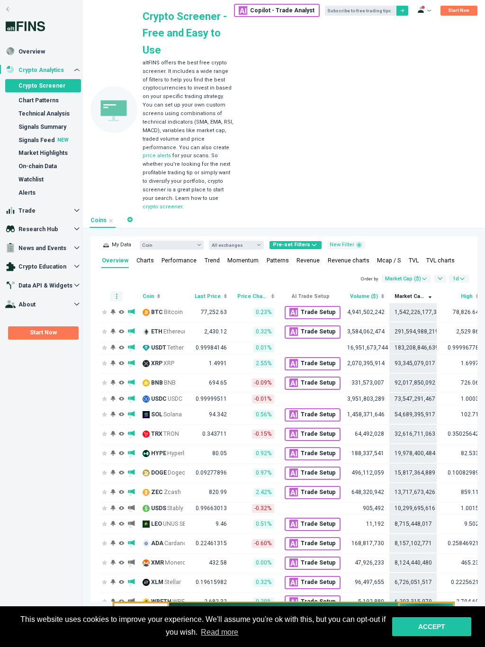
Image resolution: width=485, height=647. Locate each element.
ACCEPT (431, 626)
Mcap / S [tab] (389, 260)
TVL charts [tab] (440, 260)
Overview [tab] (115, 260)
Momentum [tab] (243, 260)
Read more (219, 632)
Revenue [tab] (308, 260)
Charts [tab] (145, 260)
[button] (130, 220)
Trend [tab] (212, 260)
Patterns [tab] (278, 260)
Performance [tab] (179, 260)
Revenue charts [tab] (348, 260)
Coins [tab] (98, 220)
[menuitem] (116, 245)
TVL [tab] (414, 260)
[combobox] (168, 245)
